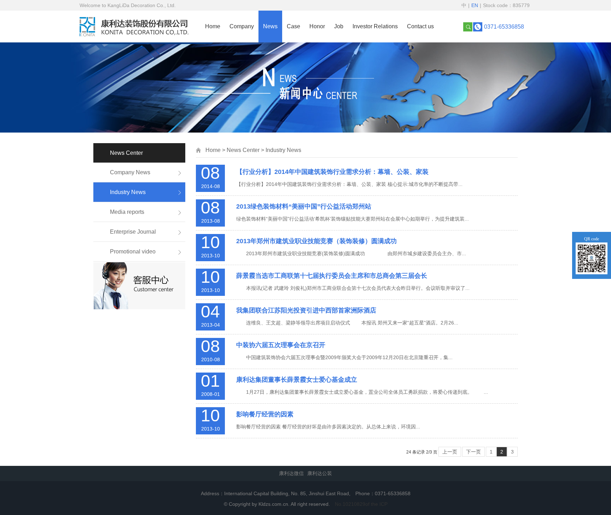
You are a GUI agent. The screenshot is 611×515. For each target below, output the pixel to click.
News (270, 26)
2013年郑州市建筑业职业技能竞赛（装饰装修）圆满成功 (316, 241)
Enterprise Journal (133, 232)
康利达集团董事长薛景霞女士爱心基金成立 (296, 379)
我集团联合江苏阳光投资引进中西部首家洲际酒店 (306, 310)
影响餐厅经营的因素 (264, 414)
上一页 (449, 452)
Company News (130, 172)
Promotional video (133, 251)
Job (338, 26)
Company (241, 26)
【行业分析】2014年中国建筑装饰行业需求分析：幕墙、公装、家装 (332, 171)
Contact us (420, 26)
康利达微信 (291, 473)
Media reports (127, 212)
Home (212, 26)
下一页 (473, 452)
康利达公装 (319, 473)
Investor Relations (375, 26)
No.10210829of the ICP (361, 504)
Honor (317, 26)
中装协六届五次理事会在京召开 (280, 345)
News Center (243, 150)
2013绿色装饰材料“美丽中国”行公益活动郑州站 (303, 206)
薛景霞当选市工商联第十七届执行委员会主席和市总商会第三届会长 (331, 275)
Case (293, 26)
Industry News (128, 192)
